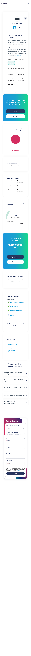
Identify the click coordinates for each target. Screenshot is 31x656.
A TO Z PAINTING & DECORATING (17, 302)
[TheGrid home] (4, 3)
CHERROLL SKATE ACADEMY (16, 310)
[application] (15, 140)
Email (8, 440)
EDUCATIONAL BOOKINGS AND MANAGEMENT (16, 315)
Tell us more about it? (12, 432)
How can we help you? (12, 425)
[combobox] (16, 281)
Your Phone (9, 460)
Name (8, 447)
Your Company (10, 454)
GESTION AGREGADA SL (15, 319)
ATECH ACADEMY (14, 306)
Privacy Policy (19, 470)
